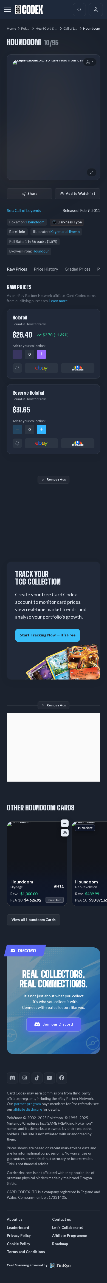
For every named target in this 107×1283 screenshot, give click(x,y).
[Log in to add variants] (65, 823)
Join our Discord (58, 1024)
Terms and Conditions (26, 1252)
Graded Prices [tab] (78, 268)
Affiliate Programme (69, 1235)
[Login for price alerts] (17, 368)
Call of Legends (74, 28)
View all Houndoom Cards (34, 919)
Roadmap (60, 1244)
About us (14, 1219)
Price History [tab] (46, 268)
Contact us (61, 1219)
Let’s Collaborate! (67, 1227)
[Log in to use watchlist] (65, 832)
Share (32, 193)
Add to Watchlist (80, 193)
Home (11, 28)
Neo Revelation (86, 887)
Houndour (41, 251)
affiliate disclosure (27, 1109)
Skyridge (16, 887)
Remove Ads (56, 479)
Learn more (58, 301)
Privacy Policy (19, 1235)
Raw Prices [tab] (17, 268)
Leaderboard (18, 1227)
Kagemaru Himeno (65, 231)
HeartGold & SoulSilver (52, 28)
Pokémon (28, 28)
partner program (27, 1104)
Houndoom (35, 222)
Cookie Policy (18, 1244)
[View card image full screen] (92, 172)
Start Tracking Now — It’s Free (47, 635)
